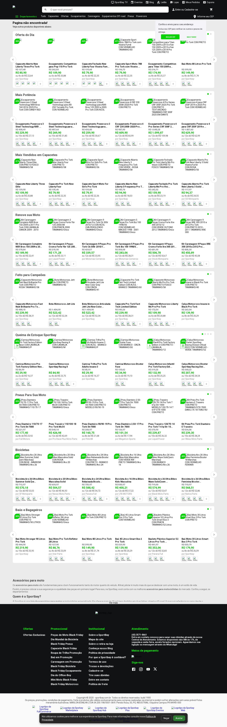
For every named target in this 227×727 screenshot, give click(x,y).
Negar (166, 718)
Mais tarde (191, 37)
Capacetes (53, 16)
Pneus (131, 16)
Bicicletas (22, 450)
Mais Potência (25, 95)
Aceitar (179, 718)
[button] (181, 17)
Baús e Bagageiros (28, 510)
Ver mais (113, 603)
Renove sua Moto (27, 215)
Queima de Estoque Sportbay (35, 335)
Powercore (141, 16)
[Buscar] (45, 9)
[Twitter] (157, 669)
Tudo (43, 16)
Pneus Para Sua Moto (30, 395)
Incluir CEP (170, 37)
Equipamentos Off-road (113, 16)
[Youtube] (149, 669)
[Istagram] (142, 669)
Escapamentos (78, 16)
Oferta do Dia (24, 35)
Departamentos (28, 16)
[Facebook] (135, 669)
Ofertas (65, 16)
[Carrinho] (211, 9)
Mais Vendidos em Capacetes (36, 155)
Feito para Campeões (30, 275)
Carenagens (94, 16)
